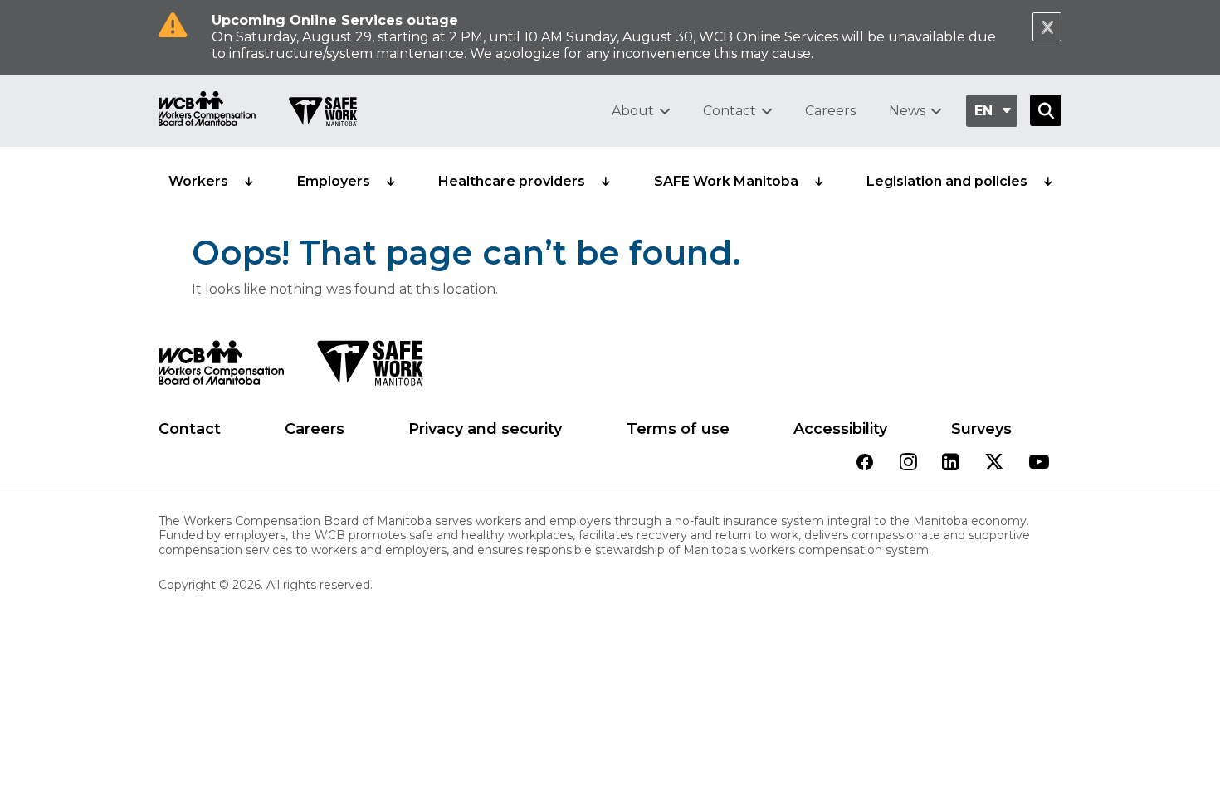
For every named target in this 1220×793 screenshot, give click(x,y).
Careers (830, 111)
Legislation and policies (946, 181)
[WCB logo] (221, 367)
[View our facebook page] (865, 463)
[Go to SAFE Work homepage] (323, 113)
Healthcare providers (511, 181)
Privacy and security (485, 429)
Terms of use (678, 429)
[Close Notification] (1046, 26)
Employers (333, 181)
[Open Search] (1045, 110)
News (907, 111)
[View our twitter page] (994, 463)
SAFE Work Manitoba (726, 181)
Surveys (981, 429)
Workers (198, 181)
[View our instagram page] (908, 463)
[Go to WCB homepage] (207, 110)
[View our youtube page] (1039, 463)
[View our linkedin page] (950, 463)
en (983, 111)
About (633, 111)
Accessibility (840, 429)
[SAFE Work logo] (369, 367)
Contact (729, 111)
